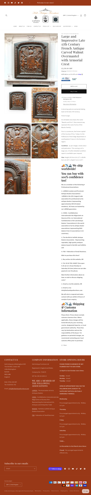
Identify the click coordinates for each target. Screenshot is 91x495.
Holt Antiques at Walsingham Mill (16, 491)
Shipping (63, 71)
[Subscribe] (34, 469)
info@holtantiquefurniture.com (18, 389)
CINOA (34, 397)
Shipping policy (64, 490)
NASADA (34, 409)
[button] (6, 15)
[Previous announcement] (30, 2)
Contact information (74, 490)
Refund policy (38, 490)
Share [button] (65, 345)
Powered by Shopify (28, 491)
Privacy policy (46, 490)
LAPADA (34, 390)
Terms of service (55, 490)
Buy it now (74, 91)
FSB (33, 415)
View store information (69, 104)
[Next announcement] (61, 2)
